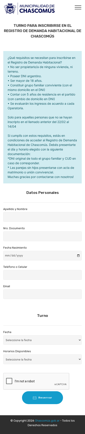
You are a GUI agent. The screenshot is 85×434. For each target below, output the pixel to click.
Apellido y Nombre (15, 209)
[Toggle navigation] (78, 7)
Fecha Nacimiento (15, 247)
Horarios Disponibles (17, 351)
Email (6, 286)
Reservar (45, 397)
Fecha (7, 332)
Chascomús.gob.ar (47, 420)
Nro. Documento (14, 228)
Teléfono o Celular (15, 266)
